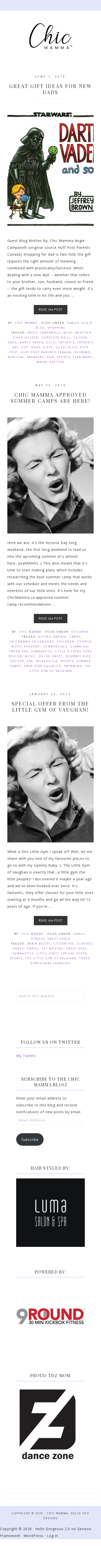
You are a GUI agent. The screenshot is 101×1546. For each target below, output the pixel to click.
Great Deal (76, 948)
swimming (73, 666)
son (50, 357)
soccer (17, 661)
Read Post (51, 309)
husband (82, 352)
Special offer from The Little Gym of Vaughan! (50, 706)
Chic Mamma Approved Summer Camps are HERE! (50, 397)
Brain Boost (39, 943)
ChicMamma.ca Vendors (31, 641)
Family (73, 323)
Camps (75, 636)
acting (44, 636)
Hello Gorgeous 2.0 (52, 1528)
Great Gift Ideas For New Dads (50, 89)
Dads (12, 342)
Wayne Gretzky (50, 362)
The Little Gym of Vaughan (51, 958)
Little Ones (48, 953)
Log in (52, 1535)
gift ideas (30, 347)
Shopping (57, 327)
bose (68, 332)
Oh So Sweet (51, 656)
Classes (84, 943)
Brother (83, 332)
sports (63, 357)
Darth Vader (32, 342)
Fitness (38, 938)
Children (80, 631)
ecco (51, 342)
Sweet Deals (58, 938)
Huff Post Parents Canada (46, 352)
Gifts (48, 347)
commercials (55, 646)
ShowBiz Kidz (78, 656)
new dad (16, 357)
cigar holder (26, 337)
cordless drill (56, 337)
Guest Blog (66, 347)
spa (30, 661)
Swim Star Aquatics (42, 666)
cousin (80, 337)
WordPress (33, 1535)
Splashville (47, 661)
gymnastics (41, 651)
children (66, 641)
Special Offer (74, 953)
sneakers (35, 357)
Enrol (33, 948)
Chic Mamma (50, 36)
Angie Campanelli (44, 332)
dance (19, 948)
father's (67, 342)
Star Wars (82, 357)
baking (60, 636)
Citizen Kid (64, 943)
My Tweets (26, 1055)
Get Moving (52, 948)
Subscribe (30, 1139)
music (30, 656)
